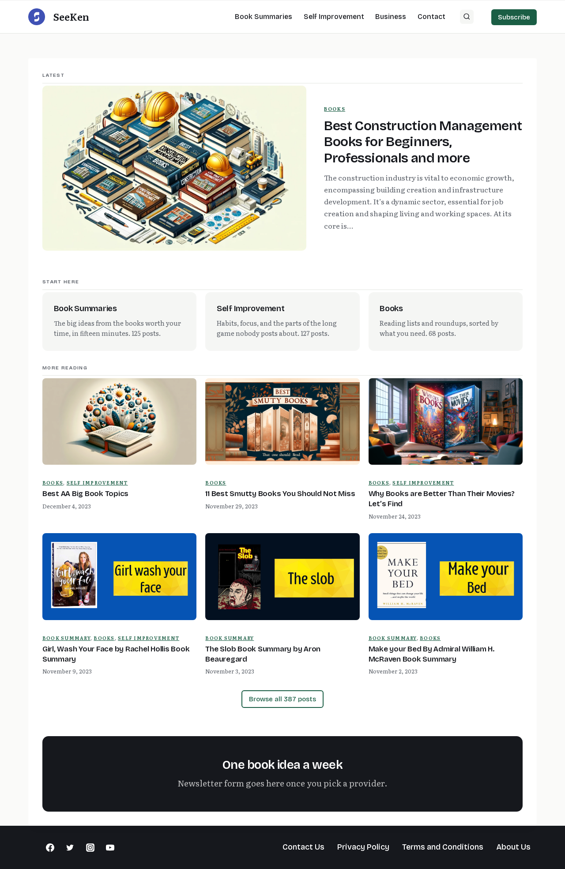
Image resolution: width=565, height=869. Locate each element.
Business (390, 16)
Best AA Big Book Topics (85, 493)
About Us (513, 847)
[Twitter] (70, 847)
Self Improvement (334, 16)
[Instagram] (90, 847)
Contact (431, 16)
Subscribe (514, 17)
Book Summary (66, 638)
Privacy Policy (363, 847)
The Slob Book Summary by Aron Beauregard (262, 654)
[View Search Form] (467, 17)
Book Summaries (263, 16)
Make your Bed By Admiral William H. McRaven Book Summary (431, 654)
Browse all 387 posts (282, 699)
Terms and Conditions (442, 847)
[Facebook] (49, 847)
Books (334, 108)
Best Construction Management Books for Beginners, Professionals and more (423, 142)
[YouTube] (110, 847)
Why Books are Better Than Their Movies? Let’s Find (442, 498)
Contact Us (303, 847)
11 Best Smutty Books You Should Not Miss (280, 493)
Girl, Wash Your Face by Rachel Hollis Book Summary (115, 654)
